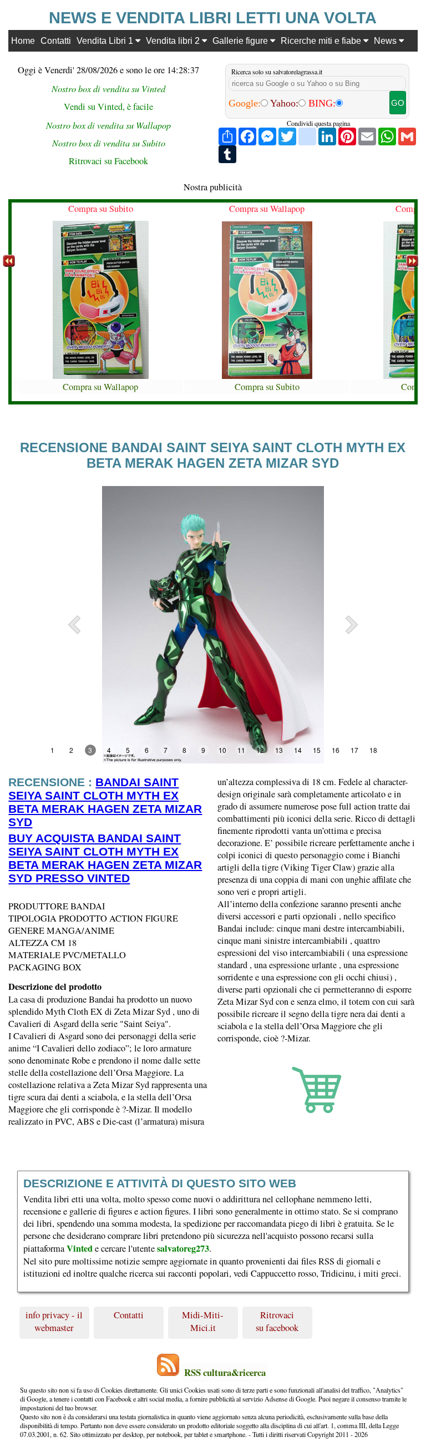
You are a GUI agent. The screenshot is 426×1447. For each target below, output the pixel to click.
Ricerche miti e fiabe (322, 40)
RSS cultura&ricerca (225, 1372)
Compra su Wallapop (100, 387)
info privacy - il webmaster (54, 1321)
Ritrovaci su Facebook (108, 161)
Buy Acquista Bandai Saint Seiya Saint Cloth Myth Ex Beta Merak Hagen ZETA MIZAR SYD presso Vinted (105, 858)
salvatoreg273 (183, 1248)
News (386, 40)
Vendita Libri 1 (106, 40)
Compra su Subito (100, 209)
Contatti (55, 40)
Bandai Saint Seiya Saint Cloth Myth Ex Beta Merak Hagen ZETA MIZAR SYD (105, 802)
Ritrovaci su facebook (277, 1321)
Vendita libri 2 (174, 40)
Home (23, 40)
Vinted (80, 1248)
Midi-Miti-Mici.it (203, 1321)
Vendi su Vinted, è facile (108, 106)
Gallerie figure (241, 40)
